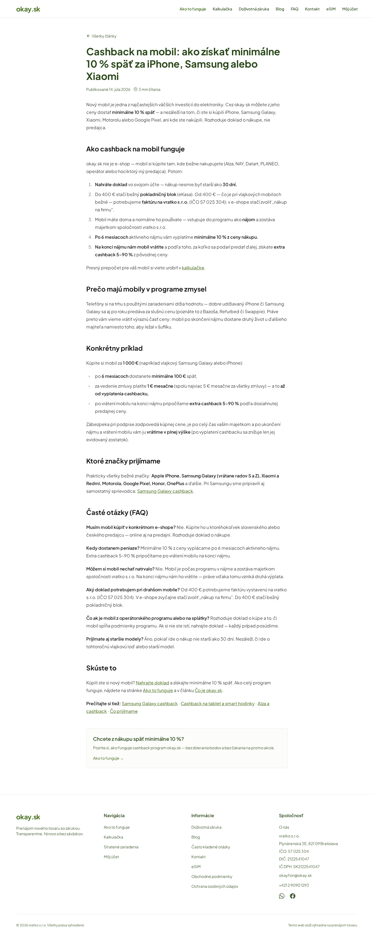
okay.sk (28, 9)
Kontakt (312, 8)
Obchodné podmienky (211, 876)
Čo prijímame (124, 711)
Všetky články (104, 35)
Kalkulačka (222, 8)
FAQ (294, 8)
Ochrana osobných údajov (214, 886)
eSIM (331, 8)
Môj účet (350, 8)
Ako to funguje (193, 8)
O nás (284, 827)
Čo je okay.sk (208, 690)
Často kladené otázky (210, 846)
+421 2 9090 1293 (294, 885)
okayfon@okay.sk (295, 875)
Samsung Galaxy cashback (165, 491)
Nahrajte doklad (152, 682)
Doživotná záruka (254, 8)
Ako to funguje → (108, 758)
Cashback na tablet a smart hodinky (218, 703)
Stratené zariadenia (121, 846)
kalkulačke (193, 267)
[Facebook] (293, 896)
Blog (280, 8)
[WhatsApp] (282, 896)
